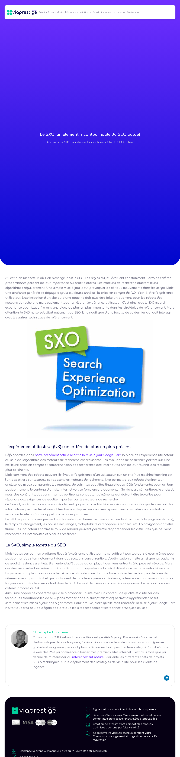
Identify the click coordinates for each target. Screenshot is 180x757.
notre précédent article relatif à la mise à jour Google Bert (78, 455)
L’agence (121, 12)
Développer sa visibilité (76, 12)
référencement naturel (88, 657)
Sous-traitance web (102, 12)
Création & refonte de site (51, 12)
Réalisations (133, 12)
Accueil (52, 142)
